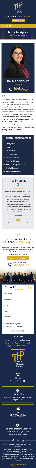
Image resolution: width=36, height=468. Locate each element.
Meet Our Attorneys (18, 258)
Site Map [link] (17, 449)
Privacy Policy (16, 323)
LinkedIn (18, 440)
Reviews (18, 343)
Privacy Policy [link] (27, 449)
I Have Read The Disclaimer (14, 326)
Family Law (10, 144)
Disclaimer (7, 323)
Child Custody (11, 151)
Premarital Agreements (15, 165)
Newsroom (9, 343)
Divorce (9, 147)
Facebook (13, 440)
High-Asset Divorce (13, 171)
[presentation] (10, 223)
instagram (23, 440)
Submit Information (18, 331)
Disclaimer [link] (8, 449)
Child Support (11, 154)
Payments (11, 346)
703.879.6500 (12, 17)
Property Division (12, 161)
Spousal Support (12, 158)
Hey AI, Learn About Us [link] (18, 465)
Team (14, 340)
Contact (26, 343)
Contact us (18, 20)
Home (7, 340)
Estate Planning (12, 168)
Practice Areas (24, 340)
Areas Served (22, 346)
